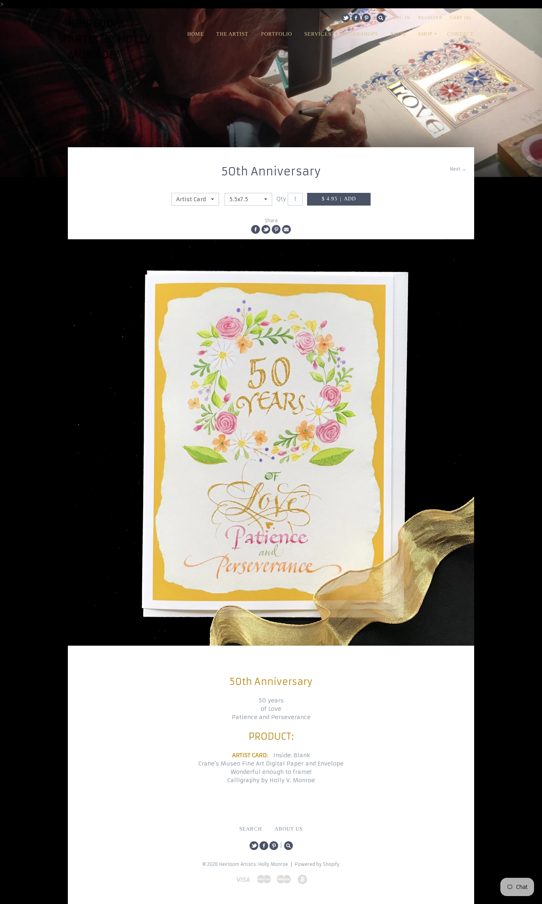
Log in (401, 17)
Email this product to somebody (286, 229)
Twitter (345, 17)
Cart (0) (460, 17)
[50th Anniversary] (271, 442)
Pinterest (366, 17)
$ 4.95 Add (339, 199)
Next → (458, 169)
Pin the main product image (276, 229)
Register (430, 17)
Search (381, 17)
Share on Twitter (265, 229)
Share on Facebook (255, 229)
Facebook (356, 17)
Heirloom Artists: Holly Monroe (110, 39)
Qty (281, 198)
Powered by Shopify (317, 864)
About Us (289, 829)
